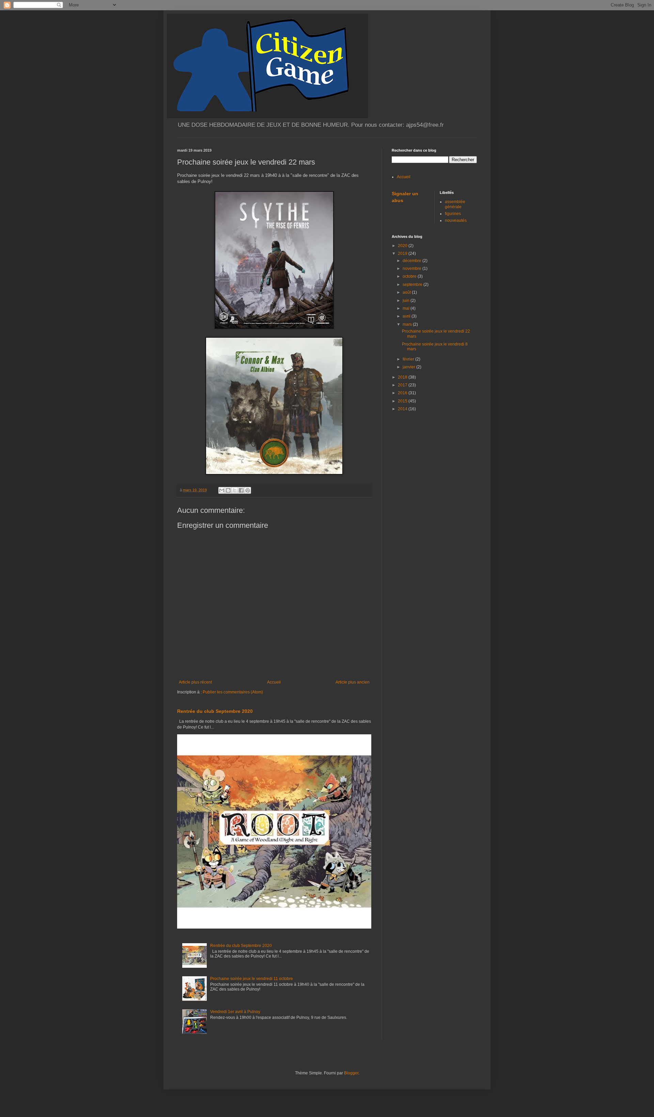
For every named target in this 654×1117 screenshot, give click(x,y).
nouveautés (456, 220)
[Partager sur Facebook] (241, 490)
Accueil (274, 682)
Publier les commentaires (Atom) (233, 692)
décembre (412, 260)
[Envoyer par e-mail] (221, 490)
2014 (403, 409)
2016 (403, 393)
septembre (413, 284)
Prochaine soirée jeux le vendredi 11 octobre (251, 978)
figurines (453, 213)
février (409, 359)
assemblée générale (455, 204)
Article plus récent (195, 682)
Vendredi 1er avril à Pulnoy (235, 1011)
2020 (403, 245)
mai (406, 308)
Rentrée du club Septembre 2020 (215, 711)
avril (407, 316)
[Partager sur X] (234, 490)
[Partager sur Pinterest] (247, 490)
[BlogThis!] (228, 490)
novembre (412, 268)
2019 (403, 253)
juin (406, 300)
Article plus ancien (353, 682)
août (407, 292)
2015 (403, 401)
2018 (403, 377)
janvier (409, 367)
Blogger (351, 1073)
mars (408, 324)
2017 (403, 385)
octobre (410, 276)
